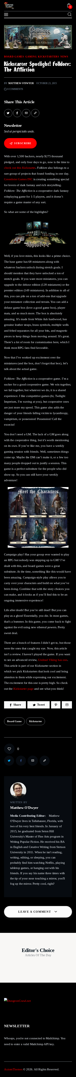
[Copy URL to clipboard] (35, 113)
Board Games (14, 56)
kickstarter (35, 721)
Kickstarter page (23, 688)
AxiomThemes (13, 1069)
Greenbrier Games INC (18, 179)
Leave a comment (35, 911)
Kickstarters (48, 56)
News (64, 56)
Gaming (31, 56)
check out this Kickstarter (19, 167)
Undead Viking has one (52, 659)
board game (14, 721)
